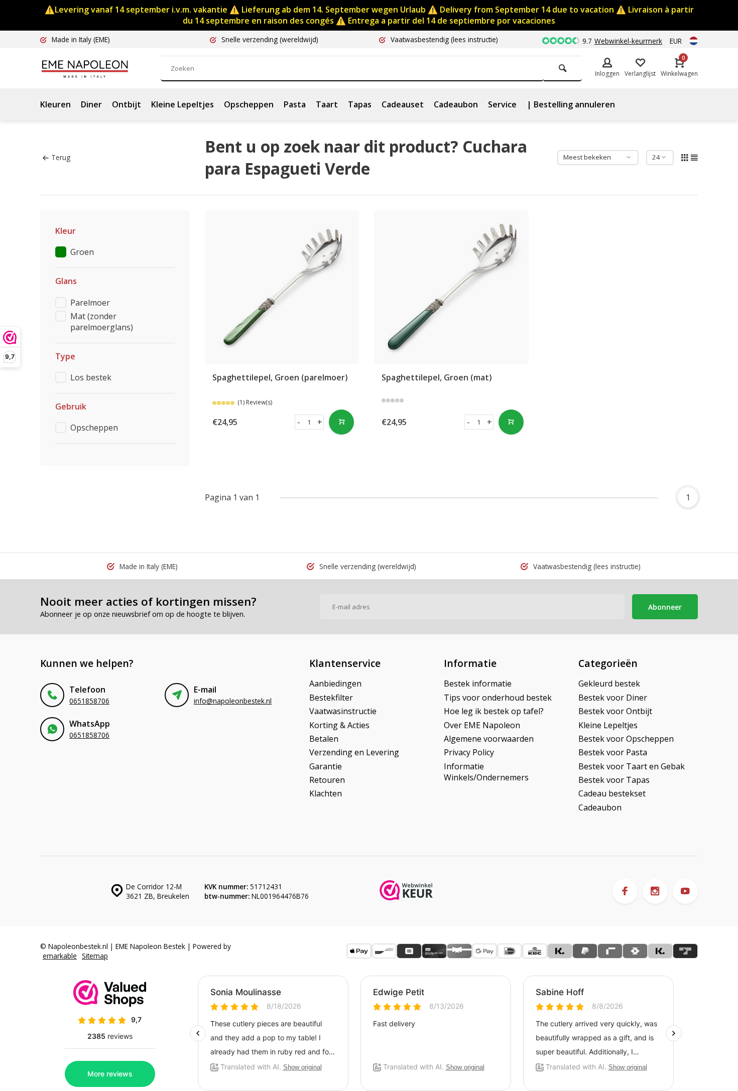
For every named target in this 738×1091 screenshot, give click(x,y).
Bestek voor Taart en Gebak (631, 766)
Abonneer (665, 607)
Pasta (295, 104)
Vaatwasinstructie (343, 711)
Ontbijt (126, 104)
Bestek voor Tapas (614, 779)
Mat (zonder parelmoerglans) (101, 322)
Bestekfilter (331, 697)
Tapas (360, 104)
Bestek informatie (478, 683)
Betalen (323, 738)
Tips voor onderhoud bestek (498, 697)
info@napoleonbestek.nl (233, 701)
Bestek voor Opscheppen (626, 738)
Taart (327, 104)
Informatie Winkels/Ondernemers (486, 772)
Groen (82, 251)
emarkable (60, 956)
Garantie (325, 766)
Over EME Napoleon (482, 725)
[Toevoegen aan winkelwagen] (341, 422)
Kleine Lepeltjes (182, 104)
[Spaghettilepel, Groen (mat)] (451, 287)
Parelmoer (90, 302)
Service (502, 104)
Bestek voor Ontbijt (615, 711)
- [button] (298, 422)
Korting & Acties (339, 725)
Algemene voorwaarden (489, 738)
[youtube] (685, 891)
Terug (60, 157)
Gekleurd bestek (609, 683)
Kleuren (55, 104)
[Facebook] (625, 891)
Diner (91, 104)
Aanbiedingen (335, 683)
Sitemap (95, 956)
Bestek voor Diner (612, 697)
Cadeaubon (456, 104)
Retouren (327, 779)
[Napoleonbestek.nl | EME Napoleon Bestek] (100, 68)
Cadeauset (403, 104)
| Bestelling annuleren (571, 104)
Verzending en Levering (354, 752)
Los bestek (90, 377)
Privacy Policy (469, 752)
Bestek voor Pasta (612, 752)
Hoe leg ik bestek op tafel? (494, 711)
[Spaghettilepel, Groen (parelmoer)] (282, 287)
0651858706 (89, 701)
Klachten (325, 793)
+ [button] (319, 422)
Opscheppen (249, 104)
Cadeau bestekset (612, 793)
